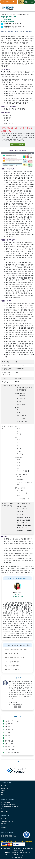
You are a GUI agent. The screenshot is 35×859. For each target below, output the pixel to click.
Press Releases (6, 819)
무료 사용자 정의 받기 (17, 145)
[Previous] (14, 707)
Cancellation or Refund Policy (10, 807)
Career (3, 790)
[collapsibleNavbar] (32, 7)
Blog (2, 825)
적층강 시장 (28, 31)
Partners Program (7, 821)
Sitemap (3, 828)
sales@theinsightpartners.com (20, 853)
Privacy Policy (5, 802)
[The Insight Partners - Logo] (8, 8)
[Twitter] (7, 837)
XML (2, 794)
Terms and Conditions (8, 804)
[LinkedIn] (11, 837)
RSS (2, 792)
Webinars (4, 823)
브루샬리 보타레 (17, 592)
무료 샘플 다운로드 (8, 2)
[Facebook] (3, 837)
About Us (4, 786)
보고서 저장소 (9, 31)
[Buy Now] (26, 2)
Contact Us (4, 788)
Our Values (4, 811)
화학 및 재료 (19, 31)
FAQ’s (3, 809)
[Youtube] (15, 837)
